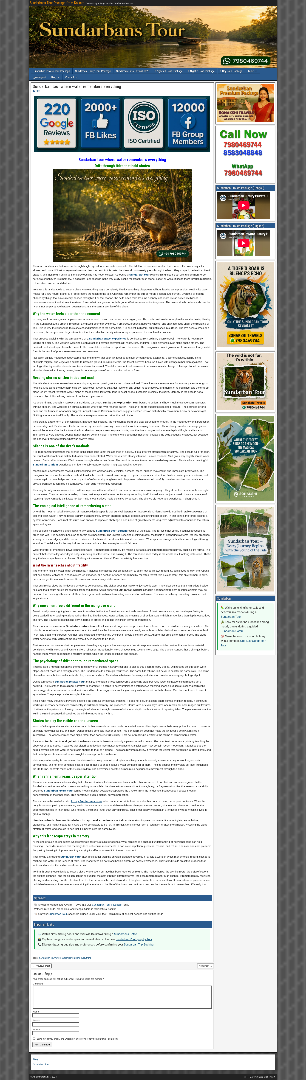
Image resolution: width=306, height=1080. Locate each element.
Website (37, 1029)
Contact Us (71, 77)
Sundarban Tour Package (106, 904)
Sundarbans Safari (125, 934)
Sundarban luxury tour (58, 790)
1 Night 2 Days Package (201, 71)
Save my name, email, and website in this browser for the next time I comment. (77, 1038)
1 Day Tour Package (231, 71)
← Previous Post (41, 965)
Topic (251, 71)
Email (36, 1020)
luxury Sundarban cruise (86, 801)
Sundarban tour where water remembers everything (77, 86)
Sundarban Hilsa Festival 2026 (132, 71)
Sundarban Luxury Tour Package (93, 71)
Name (36, 1011)
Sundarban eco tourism (111, 530)
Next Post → (205, 965)
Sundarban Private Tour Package (52, 71)
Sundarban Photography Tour (134, 939)
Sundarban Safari (232, 631)
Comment (38, 983)
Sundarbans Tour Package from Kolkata (57, 3)
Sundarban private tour (70, 681)
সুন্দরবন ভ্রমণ (40, 77)
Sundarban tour (139, 274)
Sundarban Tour (58, 913)
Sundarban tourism (45, 464)
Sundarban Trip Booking (139, 944)
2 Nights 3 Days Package (169, 71)
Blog (53, 77)
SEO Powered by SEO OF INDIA (259, 1077)
